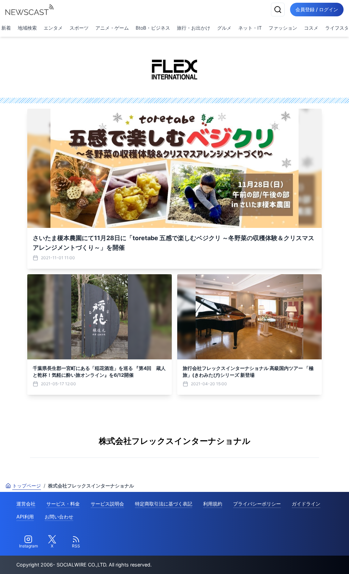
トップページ (26, 485)
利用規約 (212, 504)
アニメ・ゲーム (112, 28)
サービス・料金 (63, 504)
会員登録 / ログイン (316, 9)
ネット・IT (250, 28)
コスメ (311, 28)
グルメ (224, 28)
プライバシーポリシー (257, 504)
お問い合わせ (59, 516)
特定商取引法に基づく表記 (163, 504)
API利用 (25, 516)
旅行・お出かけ (193, 28)
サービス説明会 (107, 504)
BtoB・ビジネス (153, 28)
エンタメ (53, 28)
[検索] (278, 9)
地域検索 (27, 28)
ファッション (283, 28)
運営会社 (25, 504)
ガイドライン (306, 504)
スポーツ (79, 28)
